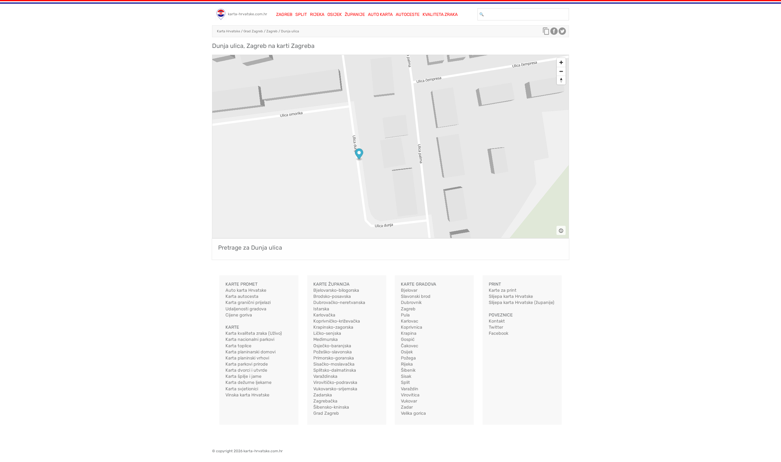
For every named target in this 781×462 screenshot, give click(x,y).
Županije (355, 14)
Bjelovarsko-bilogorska (336, 290)
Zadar (407, 407)
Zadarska (322, 395)
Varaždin (409, 389)
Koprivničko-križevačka (336, 321)
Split (301, 14)
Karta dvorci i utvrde (246, 370)
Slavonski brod (415, 296)
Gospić (408, 339)
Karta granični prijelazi (248, 302)
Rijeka (317, 14)
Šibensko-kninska (331, 407)
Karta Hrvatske (228, 31)
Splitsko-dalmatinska (334, 370)
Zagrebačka (325, 401)
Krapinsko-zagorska (333, 327)
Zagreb (284, 14)
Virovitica (410, 395)
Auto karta (380, 14)
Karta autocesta (241, 296)
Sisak (406, 376)
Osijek (334, 14)
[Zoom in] (561, 62)
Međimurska (325, 339)
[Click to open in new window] (554, 32)
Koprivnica (411, 327)
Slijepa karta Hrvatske (511, 296)
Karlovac (409, 321)
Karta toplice (238, 345)
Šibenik (408, 370)
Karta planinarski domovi (250, 352)
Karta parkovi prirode (246, 364)
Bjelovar (409, 290)
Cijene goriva (238, 315)
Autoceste (407, 14)
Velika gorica (413, 413)
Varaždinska (325, 376)
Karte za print (502, 290)
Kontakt (497, 321)
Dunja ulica (290, 31)
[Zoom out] (561, 71)
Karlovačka (324, 315)
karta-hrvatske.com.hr (247, 14)
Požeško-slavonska (332, 352)
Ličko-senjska (327, 333)
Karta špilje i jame (243, 376)
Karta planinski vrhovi (247, 358)
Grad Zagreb (253, 31)
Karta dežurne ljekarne (248, 382)
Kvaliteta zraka (440, 14)
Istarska (321, 309)
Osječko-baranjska (332, 345)
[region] (390, 146)
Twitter (496, 327)
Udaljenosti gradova (245, 309)
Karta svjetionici (241, 389)
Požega (408, 358)
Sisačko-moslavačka (334, 364)
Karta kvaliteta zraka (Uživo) (253, 333)
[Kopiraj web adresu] (546, 32)
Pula (405, 315)
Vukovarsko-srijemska (335, 389)
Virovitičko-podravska (335, 382)
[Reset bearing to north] (561, 80)
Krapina (408, 333)
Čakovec (409, 345)
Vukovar (409, 401)
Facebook (498, 333)
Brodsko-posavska (332, 296)
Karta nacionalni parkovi (249, 339)
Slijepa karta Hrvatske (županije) (521, 302)
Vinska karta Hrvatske (247, 395)
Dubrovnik (411, 302)
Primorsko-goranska (333, 358)
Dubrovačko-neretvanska (339, 302)
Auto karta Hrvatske (245, 290)
